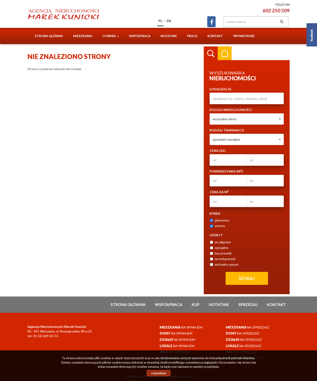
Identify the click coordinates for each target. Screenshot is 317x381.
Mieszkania (82, 36)
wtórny (220, 226)
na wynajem (181, 327)
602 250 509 (276, 10)
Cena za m (219, 192)
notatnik (169, 36)
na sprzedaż (247, 327)
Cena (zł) (218, 151)
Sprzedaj (248, 304)
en (169, 21)
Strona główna (49, 36)
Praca (192, 36)
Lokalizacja (220, 89)
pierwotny (222, 220)
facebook (211, 21)
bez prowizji (223, 253)
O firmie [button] (109, 36)
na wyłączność (225, 259)
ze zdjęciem (223, 242)
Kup (196, 304)
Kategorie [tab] (225, 53)
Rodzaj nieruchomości (231, 110)
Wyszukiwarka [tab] (211, 53)
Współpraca (139, 36)
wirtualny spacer (227, 264)
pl (160, 21)
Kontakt (215, 36)
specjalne (221, 248)
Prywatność (244, 36)
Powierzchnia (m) (226, 171)
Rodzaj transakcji (227, 130)
